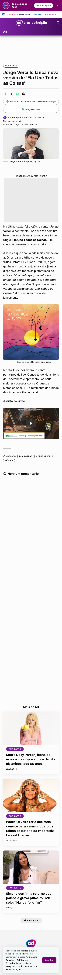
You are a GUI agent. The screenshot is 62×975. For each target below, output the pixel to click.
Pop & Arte (11, 65)
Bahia (12, 15)
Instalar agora (43, 5)
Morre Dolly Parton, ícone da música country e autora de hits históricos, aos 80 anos (30, 759)
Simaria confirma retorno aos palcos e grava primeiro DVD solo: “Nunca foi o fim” (28, 898)
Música (9, 460)
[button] (49, 960)
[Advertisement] (31, 48)
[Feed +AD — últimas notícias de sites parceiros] (4, 14)
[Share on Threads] (23, 94)
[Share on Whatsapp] (17, 94)
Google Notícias (32, 109)
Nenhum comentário (12, 121)
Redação (16, 117)
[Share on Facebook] (5, 94)
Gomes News (23, 15)
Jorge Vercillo (45, 456)
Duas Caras (25, 456)
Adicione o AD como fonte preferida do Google (33, 101)
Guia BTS (37, 15)
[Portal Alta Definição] (31, 944)
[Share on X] (11, 94)
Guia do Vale (50, 15)
